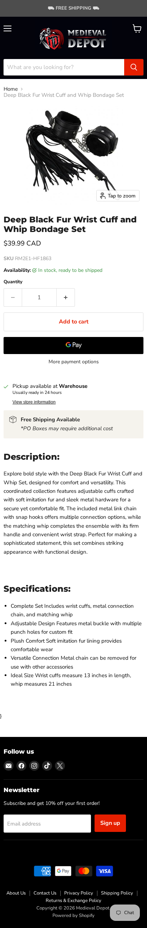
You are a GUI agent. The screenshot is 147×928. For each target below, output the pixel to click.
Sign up (110, 823)
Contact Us (45, 893)
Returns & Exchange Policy (73, 900)
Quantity (13, 282)
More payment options (74, 362)
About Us (16, 893)
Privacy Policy (78, 893)
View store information (34, 402)
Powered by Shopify (73, 915)
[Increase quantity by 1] (66, 297)
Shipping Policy (117, 893)
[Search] (133, 67)
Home (11, 89)
